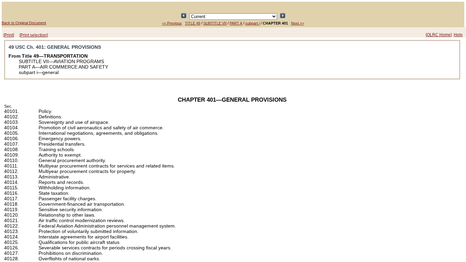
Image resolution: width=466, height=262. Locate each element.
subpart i (252, 23)
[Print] (8, 35)
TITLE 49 (192, 23)
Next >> (297, 23)
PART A (236, 23)
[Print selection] (33, 35)
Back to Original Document (24, 23)
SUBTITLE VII (215, 23)
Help (458, 34)
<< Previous (172, 23)
